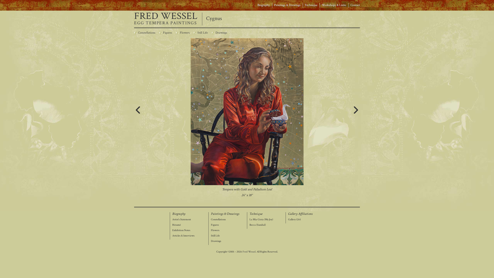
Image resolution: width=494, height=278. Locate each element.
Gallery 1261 (294, 219)
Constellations (218, 219)
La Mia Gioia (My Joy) (261, 219)
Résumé (176, 225)
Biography (263, 5)
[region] (247, 118)
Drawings (216, 241)
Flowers (215, 230)
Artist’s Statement (181, 219)
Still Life (215, 235)
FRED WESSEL (166, 16)
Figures (215, 225)
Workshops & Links (334, 5)
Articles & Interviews (183, 235)
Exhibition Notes (181, 230)
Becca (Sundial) (258, 225)
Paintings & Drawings (287, 5)
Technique (311, 5)
